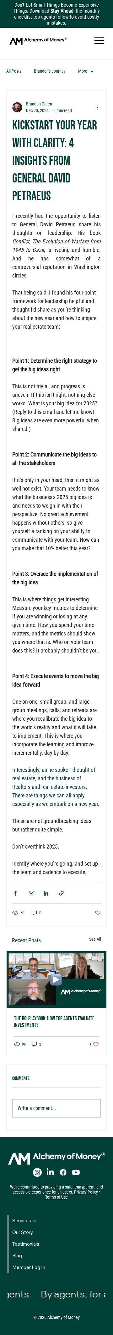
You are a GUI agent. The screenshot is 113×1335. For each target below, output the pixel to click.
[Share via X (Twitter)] (31, 893)
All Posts (13, 71)
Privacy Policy (86, 1192)
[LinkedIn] (50, 1172)
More (82, 71)
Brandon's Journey (50, 71)
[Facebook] (63, 1172)
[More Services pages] (34, 1220)
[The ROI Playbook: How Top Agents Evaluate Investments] (56, 979)
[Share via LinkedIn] (46, 893)
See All (95, 939)
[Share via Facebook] (15, 893)
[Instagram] (37, 1172)
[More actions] (97, 107)
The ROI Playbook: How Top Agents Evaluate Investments (54, 1021)
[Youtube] (76, 1172)
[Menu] (99, 40)
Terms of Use (56, 1197)
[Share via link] (61, 893)
